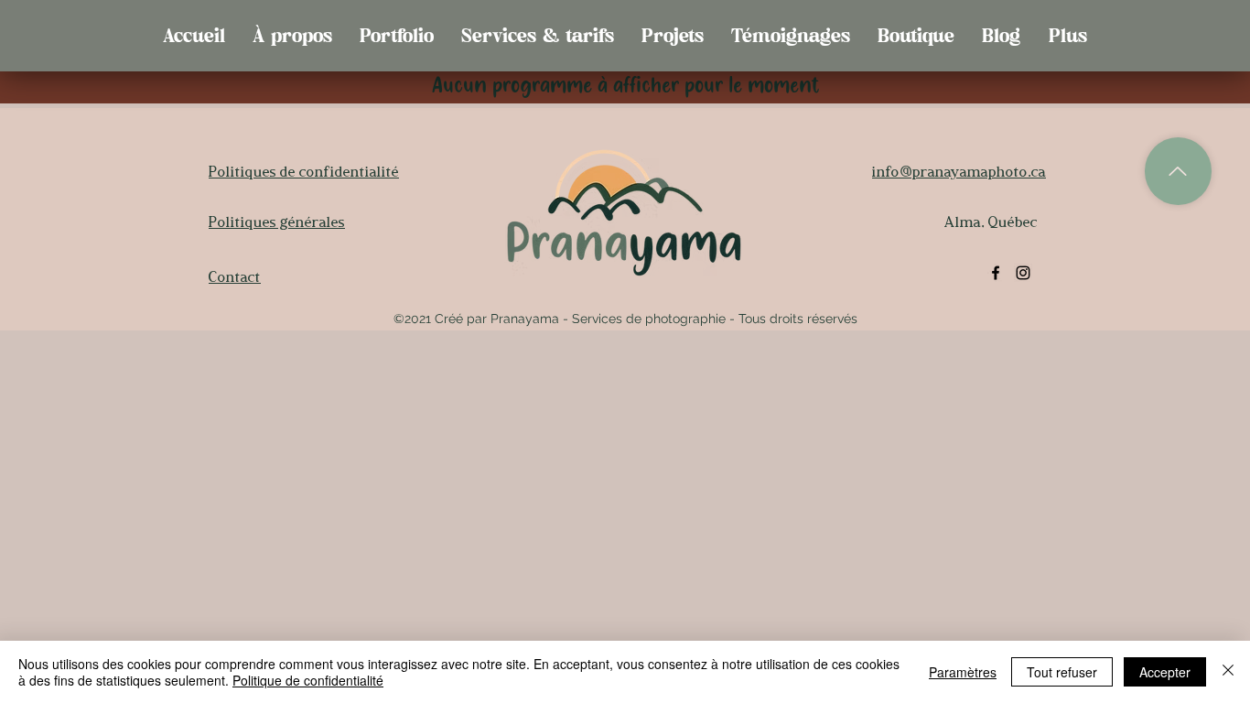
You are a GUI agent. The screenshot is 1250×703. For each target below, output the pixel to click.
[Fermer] (1228, 671)
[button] (396, 36)
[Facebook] (995, 273)
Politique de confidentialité (307, 680)
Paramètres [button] (963, 672)
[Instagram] (1023, 273)
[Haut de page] (1178, 171)
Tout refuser (1062, 672)
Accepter (1165, 672)
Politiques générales (277, 221)
